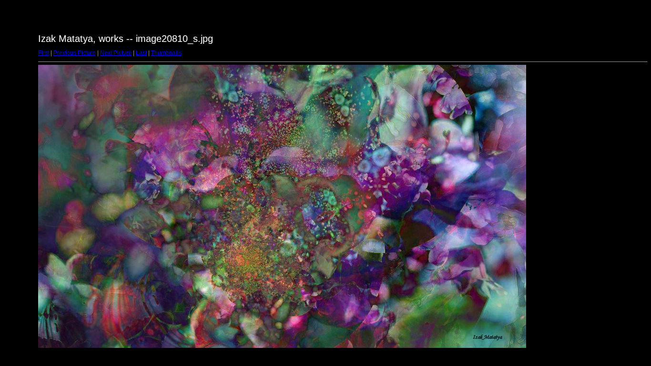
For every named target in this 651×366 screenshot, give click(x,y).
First (43, 53)
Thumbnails (166, 53)
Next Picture (116, 53)
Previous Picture (74, 53)
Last (141, 53)
